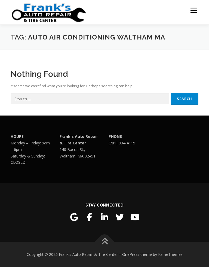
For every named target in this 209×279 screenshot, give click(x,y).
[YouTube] (135, 217)
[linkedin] (104, 217)
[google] (74, 217)
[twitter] (120, 217)
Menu (193, 10)
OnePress (130, 254)
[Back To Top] (104, 241)
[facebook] (89, 217)
